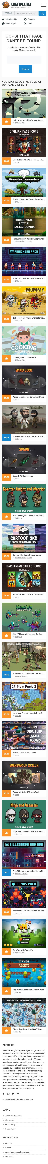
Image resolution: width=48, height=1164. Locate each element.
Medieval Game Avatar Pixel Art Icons (29, 160)
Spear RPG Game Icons (23, 476)
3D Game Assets (21, 676)
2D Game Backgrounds (23, 241)
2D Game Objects (21, 874)
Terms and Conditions (13, 1116)
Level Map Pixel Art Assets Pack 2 (27, 713)
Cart (30, 24)
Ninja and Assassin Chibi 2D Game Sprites (29, 832)
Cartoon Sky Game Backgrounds (27, 555)
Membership (11, 19)
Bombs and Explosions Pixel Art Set (28, 911)
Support (31, 19)
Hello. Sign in (11, 24)
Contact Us (9, 1157)
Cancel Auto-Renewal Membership (17, 1152)
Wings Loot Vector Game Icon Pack (28, 397)
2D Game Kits (20, 123)
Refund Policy (10, 1125)
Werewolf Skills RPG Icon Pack (26, 792)
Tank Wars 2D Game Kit (23, 950)
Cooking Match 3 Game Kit (24, 357)
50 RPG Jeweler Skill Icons (24, 753)
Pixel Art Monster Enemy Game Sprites (29, 199)
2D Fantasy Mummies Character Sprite (29, 318)
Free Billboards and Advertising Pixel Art (29, 871)
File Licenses (10, 1120)
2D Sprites (18, 202)
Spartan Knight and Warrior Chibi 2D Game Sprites (29, 515)
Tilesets (18, 716)
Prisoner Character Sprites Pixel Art (29, 278)
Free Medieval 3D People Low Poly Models (29, 674)
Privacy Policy (10, 1129)
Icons (17, 162)
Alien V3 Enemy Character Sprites (27, 634)
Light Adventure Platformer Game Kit (29, 120)
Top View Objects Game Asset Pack (28, 990)
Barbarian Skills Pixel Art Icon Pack (28, 594)
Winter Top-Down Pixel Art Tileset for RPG (29, 1029)
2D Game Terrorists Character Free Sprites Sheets (29, 436)
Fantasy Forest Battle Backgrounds (28, 239)
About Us (8, 1143)
